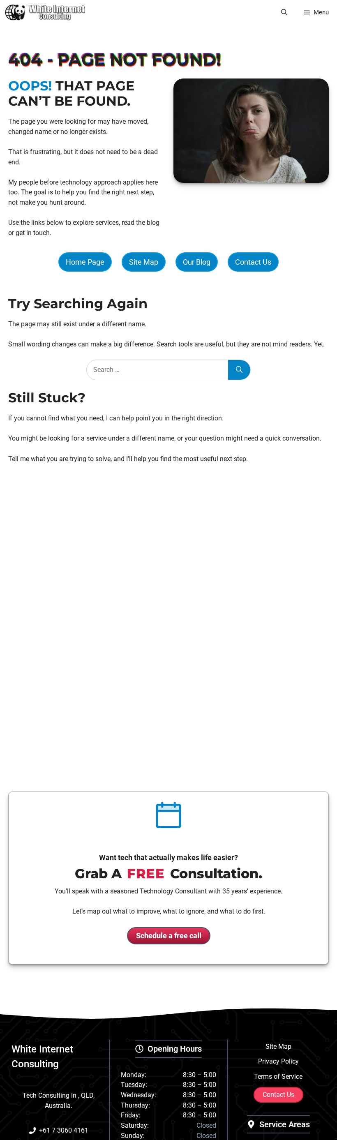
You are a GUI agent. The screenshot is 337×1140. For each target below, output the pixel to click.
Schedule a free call (168, 935)
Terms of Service (278, 1076)
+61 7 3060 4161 (63, 1130)
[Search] (239, 370)
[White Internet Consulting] (45, 12)
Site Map (143, 262)
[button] (284, 12)
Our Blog (196, 262)
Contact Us (253, 262)
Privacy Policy (278, 1061)
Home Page (85, 262)
